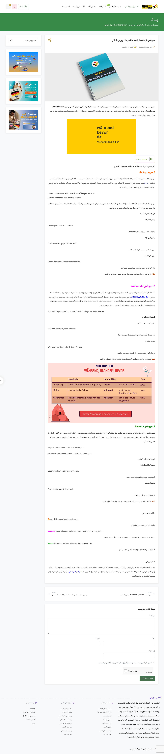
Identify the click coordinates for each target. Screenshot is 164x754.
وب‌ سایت (152, 650)
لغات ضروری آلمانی (67, 727)
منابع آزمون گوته (107, 720)
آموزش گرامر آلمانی (67, 712)
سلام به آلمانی (107, 727)
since (146, 183)
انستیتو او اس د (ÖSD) (29, 716)
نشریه (33, 723)
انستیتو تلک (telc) (30, 720)
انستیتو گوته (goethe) (29, 712)
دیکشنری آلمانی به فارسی (65, 723)
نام (153, 638)
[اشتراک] (49, 40)
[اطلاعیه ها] (14, 6)
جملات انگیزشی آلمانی (105, 731)
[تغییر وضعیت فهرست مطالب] (150, 159)
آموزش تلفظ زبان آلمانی (66, 709)
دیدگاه (152, 615)
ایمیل (97, 638)
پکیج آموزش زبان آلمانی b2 (104, 712)
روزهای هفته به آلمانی (66, 731)
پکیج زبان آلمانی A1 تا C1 (105, 709)
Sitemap (32, 709)
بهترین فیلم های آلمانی (66, 720)
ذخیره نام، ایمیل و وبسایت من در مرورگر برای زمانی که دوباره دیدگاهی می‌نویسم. (125, 662)
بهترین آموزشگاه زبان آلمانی (65, 716)
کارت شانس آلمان (106, 723)
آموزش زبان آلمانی (127, 47)
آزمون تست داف (107, 716)
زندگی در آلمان (107, 734)
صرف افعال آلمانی (67, 734)
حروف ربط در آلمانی (75, 571)
